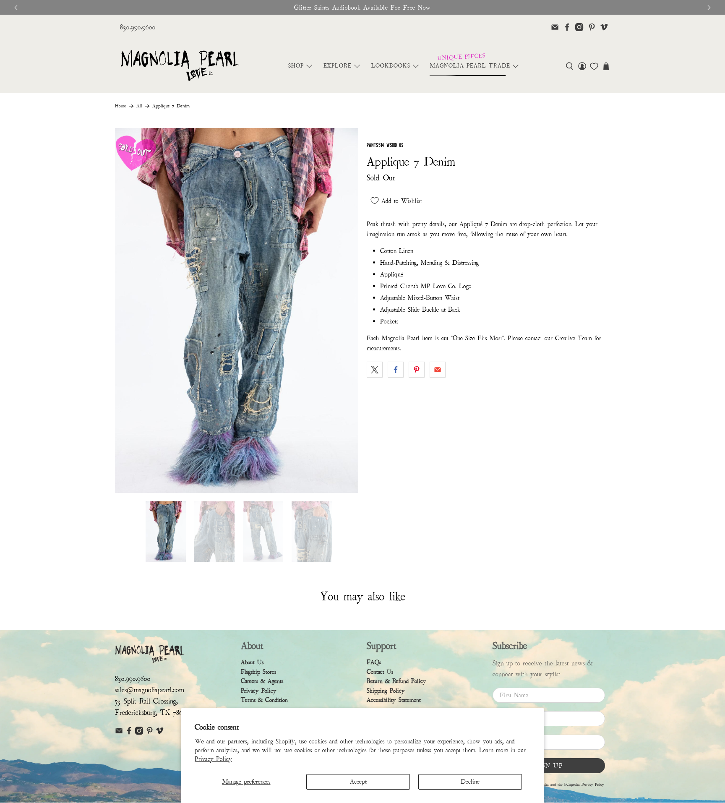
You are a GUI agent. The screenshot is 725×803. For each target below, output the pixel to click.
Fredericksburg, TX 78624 (152, 712)
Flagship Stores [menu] (258, 672)
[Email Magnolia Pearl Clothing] (555, 27)
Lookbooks (390, 66)
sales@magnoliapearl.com (149, 690)
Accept (358, 781)
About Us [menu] (252, 662)
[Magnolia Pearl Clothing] (180, 66)
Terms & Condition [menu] (264, 700)
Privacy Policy (213, 759)
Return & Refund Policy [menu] (396, 681)
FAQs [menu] (374, 662)
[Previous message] (15, 7)
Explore (337, 66)
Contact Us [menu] (380, 672)
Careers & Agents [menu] (262, 681)
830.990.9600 (138, 27)
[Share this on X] (375, 370)
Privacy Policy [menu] (258, 691)
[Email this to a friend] (438, 370)
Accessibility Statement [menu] (394, 700)
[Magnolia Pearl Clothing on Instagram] (579, 27)
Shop (296, 66)
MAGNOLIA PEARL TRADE (470, 66)
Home (120, 106)
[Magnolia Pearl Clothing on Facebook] (567, 27)
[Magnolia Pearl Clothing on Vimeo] (604, 27)
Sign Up (549, 765)
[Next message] (709, 7)
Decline (470, 781)
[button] (569, 66)
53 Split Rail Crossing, (146, 701)
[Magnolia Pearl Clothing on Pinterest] (592, 27)
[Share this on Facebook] (396, 370)
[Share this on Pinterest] (417, 370)
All (139, 106)
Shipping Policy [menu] (386, 691)
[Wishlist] (594, 66)
